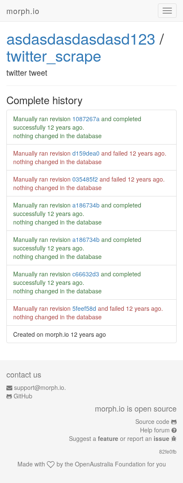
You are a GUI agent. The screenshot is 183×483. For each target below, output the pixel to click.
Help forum (155, 430)
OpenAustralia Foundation (110, 464)
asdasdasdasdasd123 (80, 38)
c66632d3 (85, 274)
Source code (152, 421)
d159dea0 (86, 153)
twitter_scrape (53, 55)
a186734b (86, 205)
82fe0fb (168, 451)
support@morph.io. (40, 387)
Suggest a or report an (119, 438)
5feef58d (84, 308)
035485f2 (85, 179)
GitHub (23, 396)
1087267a (86, 118)
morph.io (23, 10)
